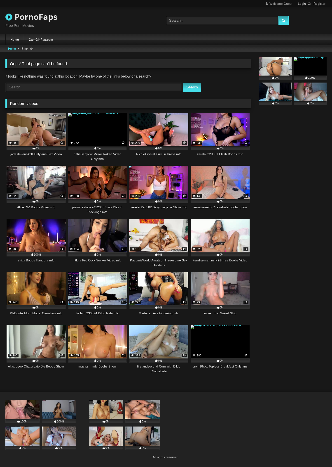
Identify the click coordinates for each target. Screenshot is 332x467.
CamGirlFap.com (41, 39)
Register (319, 3)
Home (14, 39)
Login (302, 3)
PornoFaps (34, 16)
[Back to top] (318, 453)
